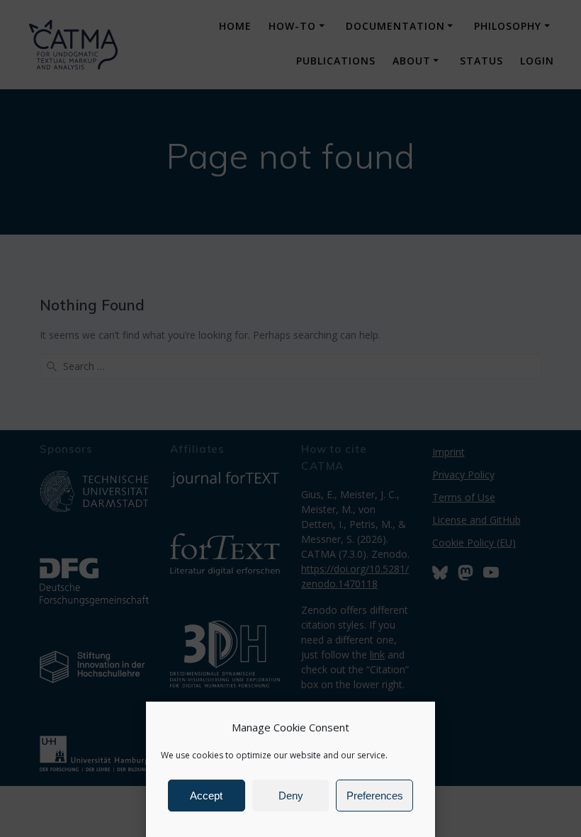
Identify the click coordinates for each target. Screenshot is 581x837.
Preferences (374, 796)
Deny (290, 796)
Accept (206, 796)
